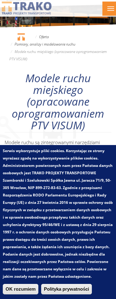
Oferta (44, 36)
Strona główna (21, 36)
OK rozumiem (21, 289)
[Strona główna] (27, 8)
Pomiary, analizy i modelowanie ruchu (45, 44)
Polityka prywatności (66, 289)
